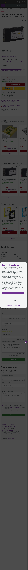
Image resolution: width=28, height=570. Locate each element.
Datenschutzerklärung (7, 289)
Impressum (9, 305)
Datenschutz (17, 305)
